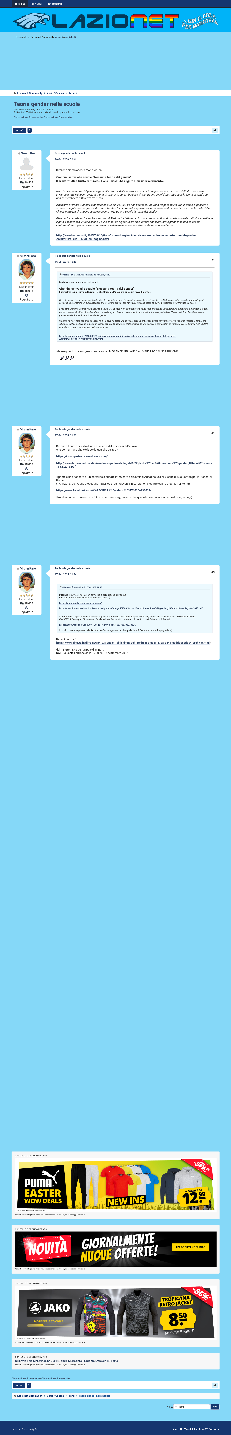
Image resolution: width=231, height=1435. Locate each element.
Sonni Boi (28, 153)
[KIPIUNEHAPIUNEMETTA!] (26, 295)
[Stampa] (215, 130)
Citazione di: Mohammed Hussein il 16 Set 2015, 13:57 (86, 275)
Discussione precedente (28, 117)
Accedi (59, 37)
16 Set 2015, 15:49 (65, 261)
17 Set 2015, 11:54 (65, 574)
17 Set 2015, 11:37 (65, 435)
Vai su (19, 1385)
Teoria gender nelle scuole (47, 104)
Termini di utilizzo (194, 1429)
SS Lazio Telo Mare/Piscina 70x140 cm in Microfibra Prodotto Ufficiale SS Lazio (66, 1361)
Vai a (169, 1406)
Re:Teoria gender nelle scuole (72, 255)
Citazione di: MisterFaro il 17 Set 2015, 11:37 (82, 587)
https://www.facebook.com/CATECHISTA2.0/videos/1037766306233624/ (103, 490)
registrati (70, 37)
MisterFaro (28, 256)
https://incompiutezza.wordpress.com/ (82, 456)
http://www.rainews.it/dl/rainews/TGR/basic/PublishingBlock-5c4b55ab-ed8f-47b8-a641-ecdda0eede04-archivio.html (133, 642)
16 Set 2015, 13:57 (65, 159)
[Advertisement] (115, 67)
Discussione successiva (58, 117)
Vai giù (19, 130)
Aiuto (176, 1429)
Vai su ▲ (214, 1429)
